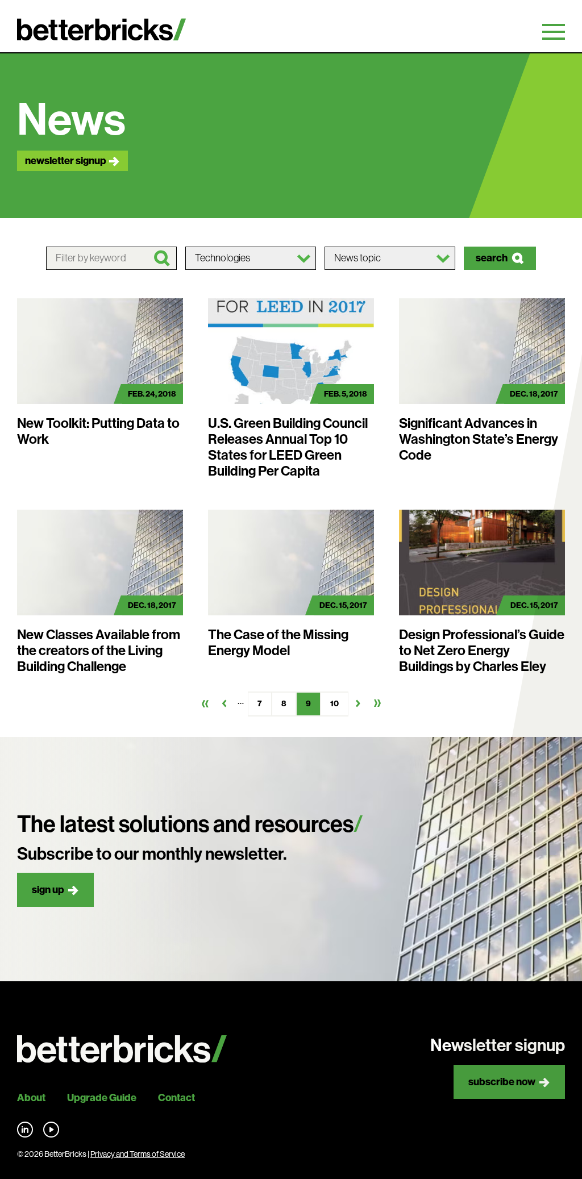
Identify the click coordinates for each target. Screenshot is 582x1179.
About (31, 1097)
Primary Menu (553, 32)
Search (492, 258)
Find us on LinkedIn (25, 1130)
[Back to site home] (122, 1049)
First (205, 703)
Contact (176, 1097)
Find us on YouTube (51, 1130)
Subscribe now (501, 1082)
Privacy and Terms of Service (137, 1154)
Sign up (48, 890)
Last (377, 703)
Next (358, 703)
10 (334, 704)
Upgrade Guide (101, 1097)
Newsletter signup (65, 161)
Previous (224, 703)
